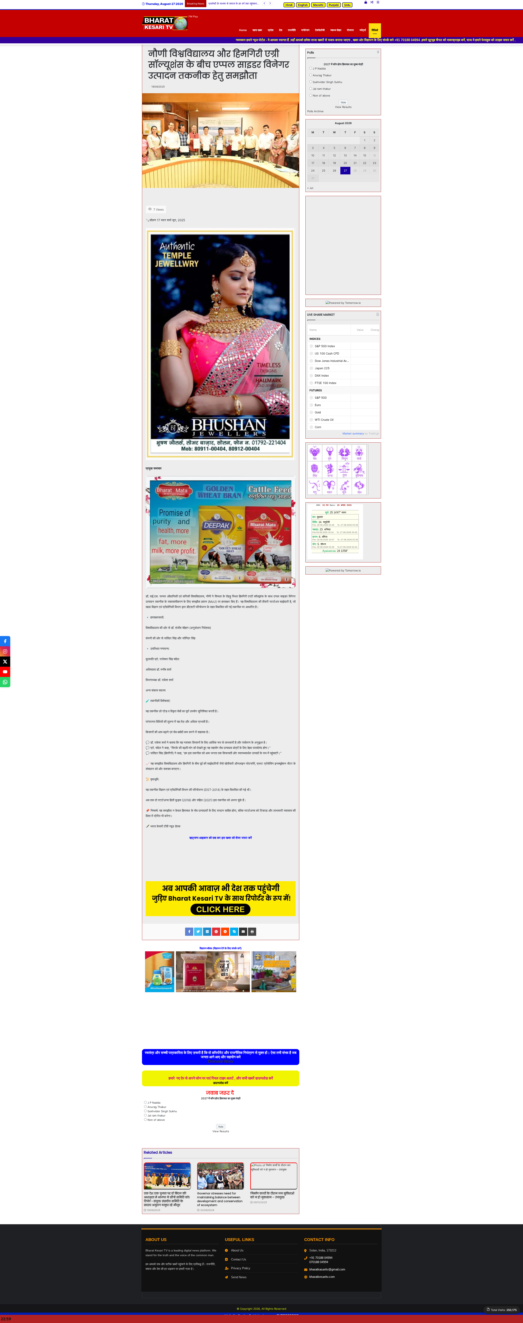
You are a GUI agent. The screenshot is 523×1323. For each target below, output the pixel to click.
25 (323, 170)
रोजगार (350, 30)
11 (323, 155)
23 (374, 163)
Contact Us (238, 1259)
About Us (237, 1250)
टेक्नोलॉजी (320, 30)
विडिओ (375, 30)
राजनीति (292, 30)
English (303, 5)
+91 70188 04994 (320, 1257)
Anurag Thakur (157, 1107)
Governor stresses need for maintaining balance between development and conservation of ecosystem (220, 1199)
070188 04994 (318, 1262)
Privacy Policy (240, 1268)
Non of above (156, 1119)
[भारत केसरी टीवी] (164, 23)
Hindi (289, 5)
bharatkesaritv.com (322, 1276)
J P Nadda (154, 1102)
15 (364, 155)
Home (243, 30)
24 (312, 170)
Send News (239, 1277)
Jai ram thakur (156, 1115)
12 (334, 155)
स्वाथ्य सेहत (335, 30)
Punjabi (334, 5)
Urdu (347, 5)
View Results (220, 1131)
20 (345, 163)
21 (355, 163)
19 (334, 163)
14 (355, 155)
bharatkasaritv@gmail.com (327, 1269)
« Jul (310, 188)
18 (323, 163)
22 (364, 163)
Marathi (318, 5)
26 (334, 170)
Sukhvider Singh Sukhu (162, 1111)
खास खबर (257, 30)
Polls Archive (315, 111)
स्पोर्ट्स (363, 30)
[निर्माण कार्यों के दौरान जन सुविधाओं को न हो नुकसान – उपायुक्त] (273, 1176)
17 (313, 163)
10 (312, 155)
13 (345, 155)
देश (280, 30)
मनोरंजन (305, 30)
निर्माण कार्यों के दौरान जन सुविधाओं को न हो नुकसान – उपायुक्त (272, 1195)
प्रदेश (270, 30)
